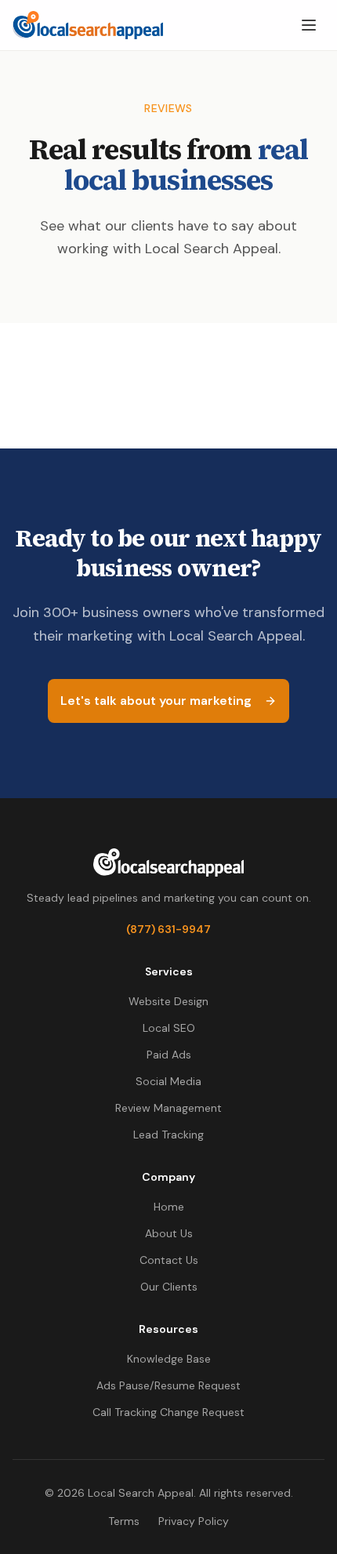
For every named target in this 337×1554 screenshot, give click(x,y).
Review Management (168, 1108)
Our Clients (168, 1287)
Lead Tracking (168, 1134)
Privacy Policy (193, 1521)
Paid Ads (169, 1054)
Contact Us (169, 1260)
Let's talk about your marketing (156, 700)
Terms (124, 1521)
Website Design (168, 1001)
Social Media (168, 1081)
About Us (169, 1233)
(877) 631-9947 (168, 929)
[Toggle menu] (308, 25)
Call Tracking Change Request (168, 1412)
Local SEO (169, 1028)
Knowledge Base (169, 1359)
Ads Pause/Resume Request (168, 1385)
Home (169, 1207)
